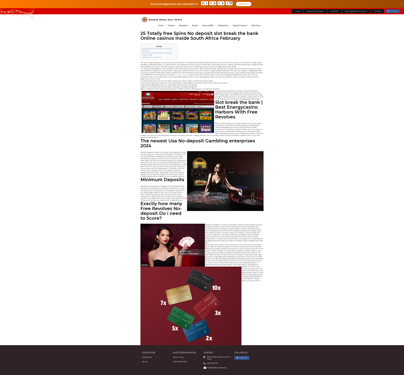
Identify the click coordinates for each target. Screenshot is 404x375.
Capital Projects (239, 25)
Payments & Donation (315, 11)
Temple (171, 25)
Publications (223, 25)
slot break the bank (181, 75)
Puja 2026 (334, 11)
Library (145, 362)
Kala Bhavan (147, 357)
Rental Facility (178, 357)
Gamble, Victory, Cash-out (151, 57)
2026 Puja (255, 25)
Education (183, 25)
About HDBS (207, 25)
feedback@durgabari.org (217, 368)
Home (297, 11)
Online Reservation (180, 362)
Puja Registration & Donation (356, 11)
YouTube (377, 11)
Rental (195, 25)
